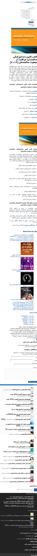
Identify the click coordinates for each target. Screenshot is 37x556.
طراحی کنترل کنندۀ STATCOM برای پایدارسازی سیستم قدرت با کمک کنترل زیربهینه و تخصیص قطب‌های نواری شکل (23, 308)
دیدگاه (35, 367)
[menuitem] (17, 7)
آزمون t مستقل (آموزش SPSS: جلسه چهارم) (22, 501)
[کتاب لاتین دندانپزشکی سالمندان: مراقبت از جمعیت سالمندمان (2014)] (24, 53)
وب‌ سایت (34, 363)
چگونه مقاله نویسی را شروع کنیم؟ (25, 496)
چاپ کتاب (34, 547)
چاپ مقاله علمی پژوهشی (30, 549)
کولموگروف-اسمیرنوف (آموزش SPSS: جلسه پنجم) (20, 498)
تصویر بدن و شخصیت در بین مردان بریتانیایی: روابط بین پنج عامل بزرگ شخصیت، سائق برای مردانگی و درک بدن (21, 240)
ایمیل (35, 360)
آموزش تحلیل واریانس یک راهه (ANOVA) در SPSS (19, 506)
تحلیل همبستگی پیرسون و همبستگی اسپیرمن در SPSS (19, 503)
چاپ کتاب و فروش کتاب (30, 544)
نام (36, 357)
